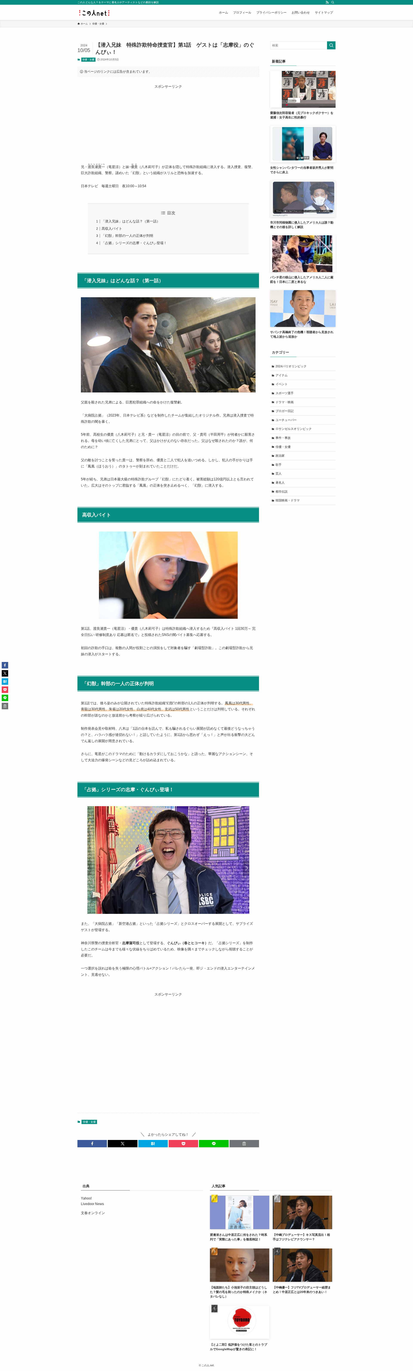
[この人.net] (94, 12)
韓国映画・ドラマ (288, 500)
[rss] (327, 2)
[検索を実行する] (331, 45)
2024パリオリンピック (291, 366)
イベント (282, 384)
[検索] (333, 2)
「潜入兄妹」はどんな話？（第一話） (131, 221)
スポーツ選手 (285, 393)
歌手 (279, 464)
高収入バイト (112, 228)
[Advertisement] (168, 119)
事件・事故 (283, 438)
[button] (92, 1143)
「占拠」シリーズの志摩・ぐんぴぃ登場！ (134, 243)
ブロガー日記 (285, 411)
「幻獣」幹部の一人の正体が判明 (127, 235)
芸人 (279, 473)
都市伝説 (282, 491)
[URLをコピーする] (244, 1143)
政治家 (280, 455)
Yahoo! (86, 1198)
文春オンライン (93, 1213)
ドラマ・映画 (285, 402)
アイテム (282, 375)
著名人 (280, 482)
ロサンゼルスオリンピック (294, 428)
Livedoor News (92, 1204)
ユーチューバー (286, 420)
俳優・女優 (88, 59)
